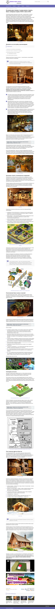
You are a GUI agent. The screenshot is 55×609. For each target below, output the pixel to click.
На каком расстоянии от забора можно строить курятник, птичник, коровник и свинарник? (16, 601)
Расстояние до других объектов (11, 55)
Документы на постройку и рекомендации (13, 49)
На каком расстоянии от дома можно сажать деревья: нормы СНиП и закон (9, 601)
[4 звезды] (8, 589)
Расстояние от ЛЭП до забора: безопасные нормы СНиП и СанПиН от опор (24, 601)
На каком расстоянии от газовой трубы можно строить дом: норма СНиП (31, 601)
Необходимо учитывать (11, 53)
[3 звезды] (7, 589)
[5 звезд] (9, 589)
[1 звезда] (6, 589)
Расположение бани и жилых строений (12, 52)
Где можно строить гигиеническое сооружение (14, 50)
